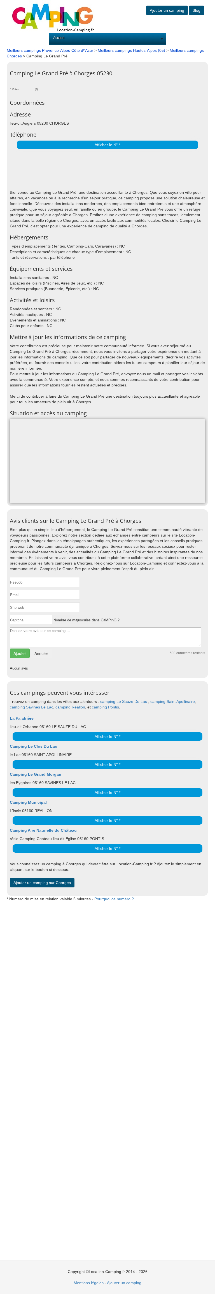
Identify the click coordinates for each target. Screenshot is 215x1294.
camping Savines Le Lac (31, 707)
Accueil (58, 38)
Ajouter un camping (167, 10)
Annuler (41, 653)
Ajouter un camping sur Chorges (42, 882)
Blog (196, 10)
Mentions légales (89, 1283)
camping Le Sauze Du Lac (124, 701)
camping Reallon (70, 707)
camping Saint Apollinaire (172, 701)
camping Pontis (105, 707)
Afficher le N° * (107, 145)
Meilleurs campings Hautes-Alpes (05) (131, 50)
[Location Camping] (53, 16)
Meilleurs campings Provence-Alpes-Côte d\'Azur (50, 50)
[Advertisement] (75, 170)
